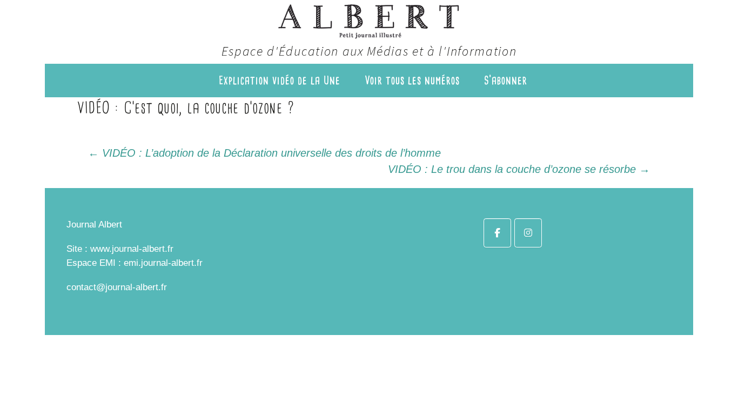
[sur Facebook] (497, 232)
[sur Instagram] (528, 232)
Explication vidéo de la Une (279, 80)
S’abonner (505, 80)
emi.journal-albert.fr (163, 263)
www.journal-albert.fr (131, 249)
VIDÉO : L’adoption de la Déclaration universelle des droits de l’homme (264, 153)
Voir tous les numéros (412, 80)
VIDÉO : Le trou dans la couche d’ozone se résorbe (519, 169)
